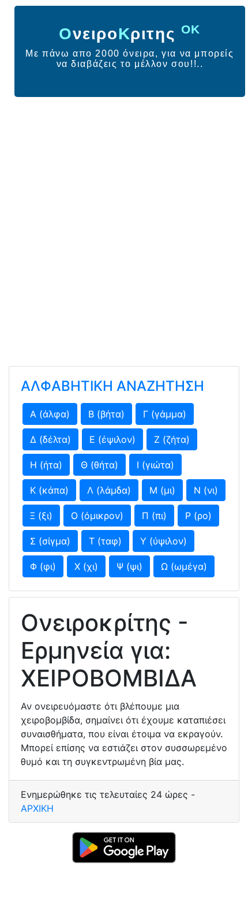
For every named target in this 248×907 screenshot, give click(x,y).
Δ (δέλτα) (50, 439)
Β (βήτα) (106, 414)
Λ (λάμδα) (109, 490)
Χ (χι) (86, 566)
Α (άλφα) (50, 414)
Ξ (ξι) (41, 515)
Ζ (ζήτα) (172, 439)
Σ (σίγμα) (50, 541)
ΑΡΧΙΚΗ (37, 808)
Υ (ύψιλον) (163, 541)
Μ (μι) (162, 490)
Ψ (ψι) (129, 566)
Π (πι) (154, 515)
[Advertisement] (124, 227)
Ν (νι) (206, 490)
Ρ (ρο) (198, 515)
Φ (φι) (43, 566)
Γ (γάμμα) (164, 414)
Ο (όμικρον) (97, 515)
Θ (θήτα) (99, 465)
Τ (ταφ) (105, 541)
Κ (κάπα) (49, 490)
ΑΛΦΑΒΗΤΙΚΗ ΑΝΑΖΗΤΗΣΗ (112, 386)
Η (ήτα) (46, 465)
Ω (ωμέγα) (184, 566)
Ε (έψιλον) (112, 439)
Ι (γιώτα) (155, 465)
